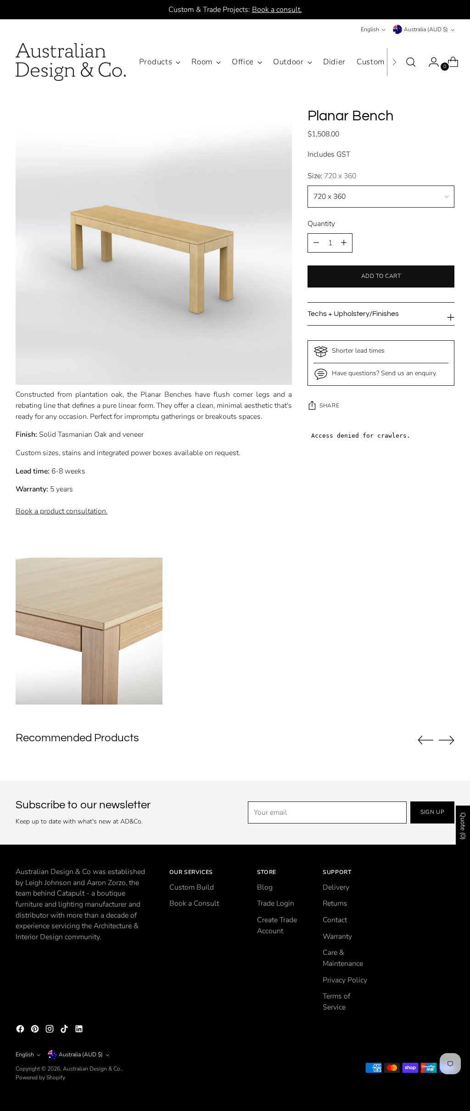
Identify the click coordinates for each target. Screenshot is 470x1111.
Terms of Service (336, 1001)
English (370, 29)
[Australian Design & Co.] (71, 62)
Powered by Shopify (40, 1077)
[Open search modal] (411, 62)
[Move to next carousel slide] (446, 740)
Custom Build (191, 887)
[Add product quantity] (316, 243)
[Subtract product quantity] (344, 243)
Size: (332, 176)
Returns (335, 903)
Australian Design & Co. (92, 1068)
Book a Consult (194, 903)
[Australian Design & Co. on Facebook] (21, 1030)
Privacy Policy (345, 980)
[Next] (394, 62)
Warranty (337, 936)
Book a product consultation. (61, 511)
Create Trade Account (277, 925)
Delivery (336, 887)
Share (329, 405)
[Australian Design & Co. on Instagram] (50, 1030)
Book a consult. (277, 10)
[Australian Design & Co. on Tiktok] (65, 1030)
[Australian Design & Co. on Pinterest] (35, 1030)
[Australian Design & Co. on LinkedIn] (79, 1030)
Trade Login (275, 903)
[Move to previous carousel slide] (425, 740)
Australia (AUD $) (426, 29)
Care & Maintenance (343, 958)
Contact (335, 920)
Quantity (321, 224)
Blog (265, 887)
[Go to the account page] (430, 62)
